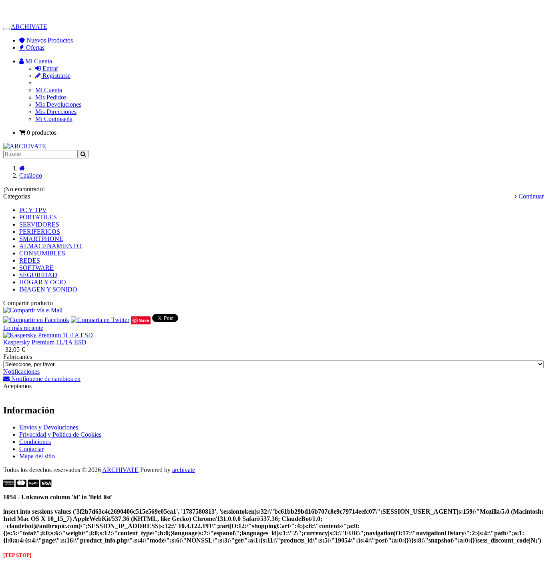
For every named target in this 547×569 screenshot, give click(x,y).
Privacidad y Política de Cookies (60, 434)
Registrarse (55, 75)
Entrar (49, 68)
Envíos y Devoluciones (48, 427)
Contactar (31, 448)
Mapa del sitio (37, 456)
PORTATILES (38, 217)
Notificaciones (21, 371)
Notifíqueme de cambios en (45, 378)
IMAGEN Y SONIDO (48, 289)
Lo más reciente (23, 327)
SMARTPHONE (41, 238)
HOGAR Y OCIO (42, 282)
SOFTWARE (36, 267)
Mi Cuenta (48, 90)
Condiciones (35, 441)
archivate (183, 469)
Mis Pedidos (50, 97)
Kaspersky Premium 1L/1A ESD (44, 342)
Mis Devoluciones (58, 104)
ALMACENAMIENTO (50, 246)
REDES (29, 260)
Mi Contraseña (53, 118)
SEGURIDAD (38, 274)
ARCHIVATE (29, 26)
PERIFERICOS (39, 231)
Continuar (530, 196)
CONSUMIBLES (42, 253)
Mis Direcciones (55, 111)
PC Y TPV (33, 210)
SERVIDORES (39, 224)
